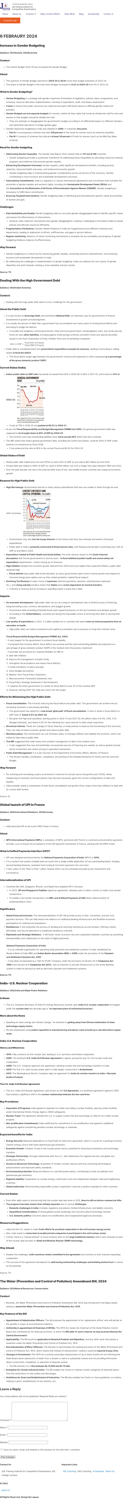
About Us (16, 14)
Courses (30, 14)
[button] (10, 20)
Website (4, 1442)
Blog (81, 14)
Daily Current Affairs (50, 14)
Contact (107, 14)
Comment (5, 1420)
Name (3, 1427)
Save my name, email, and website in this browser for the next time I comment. (42, 1449)
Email (3, 1435)
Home (5, 14)
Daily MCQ (69, 14)
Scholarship (93, 14)
